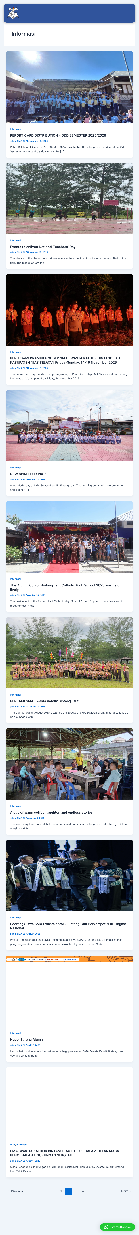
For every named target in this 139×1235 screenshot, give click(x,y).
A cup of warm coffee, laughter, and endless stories (51, 812)
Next (126, 1191)
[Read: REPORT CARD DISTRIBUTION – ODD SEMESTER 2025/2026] (69, 87)
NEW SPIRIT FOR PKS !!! (29, 474)
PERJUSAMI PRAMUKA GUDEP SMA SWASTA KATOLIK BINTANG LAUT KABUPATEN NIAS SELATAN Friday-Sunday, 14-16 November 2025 (66, 360)
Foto (12, 1144)
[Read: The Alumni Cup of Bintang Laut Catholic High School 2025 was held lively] (69, 537)
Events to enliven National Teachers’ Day (43, 247)
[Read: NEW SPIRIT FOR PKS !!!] (69, 425)
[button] (117, 1227)
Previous (15, 1191)
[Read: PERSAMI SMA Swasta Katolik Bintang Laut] (69, 652)
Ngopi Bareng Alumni (27, 1039)
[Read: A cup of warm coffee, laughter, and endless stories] (69, 764)
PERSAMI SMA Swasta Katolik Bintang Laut (44, 701)
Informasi (15, 129)
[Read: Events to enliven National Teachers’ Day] (69, 198)
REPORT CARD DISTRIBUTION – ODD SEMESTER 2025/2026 (58, 135)
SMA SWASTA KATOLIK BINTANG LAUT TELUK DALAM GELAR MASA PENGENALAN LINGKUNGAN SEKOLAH (64, 1153)
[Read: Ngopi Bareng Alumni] (69, 991)
